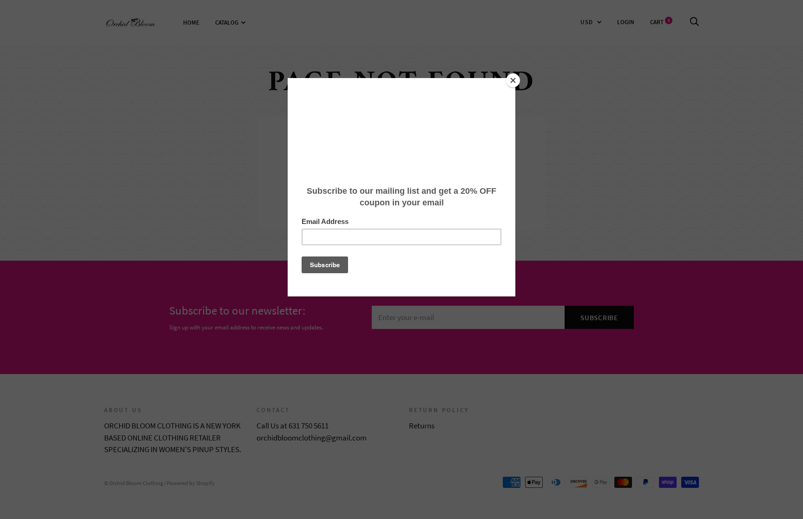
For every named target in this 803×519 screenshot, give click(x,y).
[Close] (513, 80)
